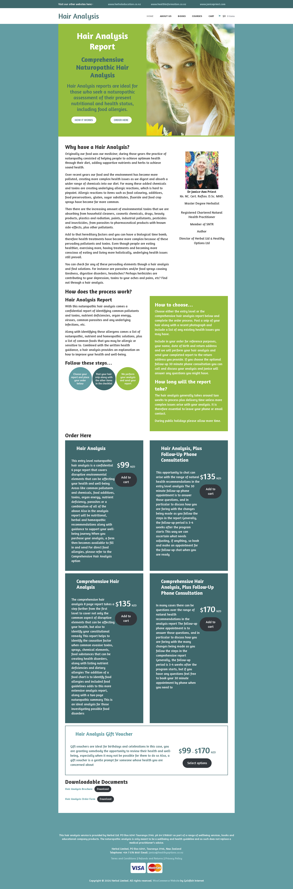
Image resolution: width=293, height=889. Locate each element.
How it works (84, 120)
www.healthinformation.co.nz (168, 4)
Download (103, 789)
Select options (197, 763)
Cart (211, 16)
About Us (165, 16)
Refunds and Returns (151, 858)
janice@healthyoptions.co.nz (166, 852)
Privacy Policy (173, 858)
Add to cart (126, 479)
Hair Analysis (78, 16)
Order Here (121, 120)
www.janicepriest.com (212, 4)
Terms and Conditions (123, 858)
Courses (197, 16)
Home (150, 16)
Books (182, 16)
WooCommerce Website (166, 880)
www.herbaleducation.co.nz (124, 4)
